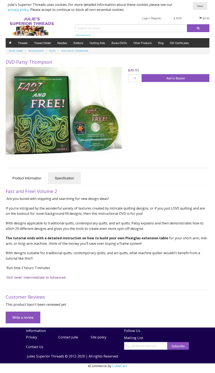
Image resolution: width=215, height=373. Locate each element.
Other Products (142, 43)
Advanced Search (83, 35)
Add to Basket (175, 78)
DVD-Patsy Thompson (74, 50)
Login (145, 18)
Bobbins (78, 43)
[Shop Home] (10, 43)
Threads (23, 43)
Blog (161, 43)
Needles (62, 43)
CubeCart (119, 366)
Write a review (23, 317)
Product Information (26, 178)
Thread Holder (42, 43)
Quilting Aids (97, 43)
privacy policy (18, 9)
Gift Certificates (179, 43)
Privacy (31, 337)
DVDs (52, 50)
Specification (64, 178)
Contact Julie (68, 337)
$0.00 (205, 18)
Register (156, 18)
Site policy (98, 337)
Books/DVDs (119, 43)
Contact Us (34, 347)
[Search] (198, 28)
